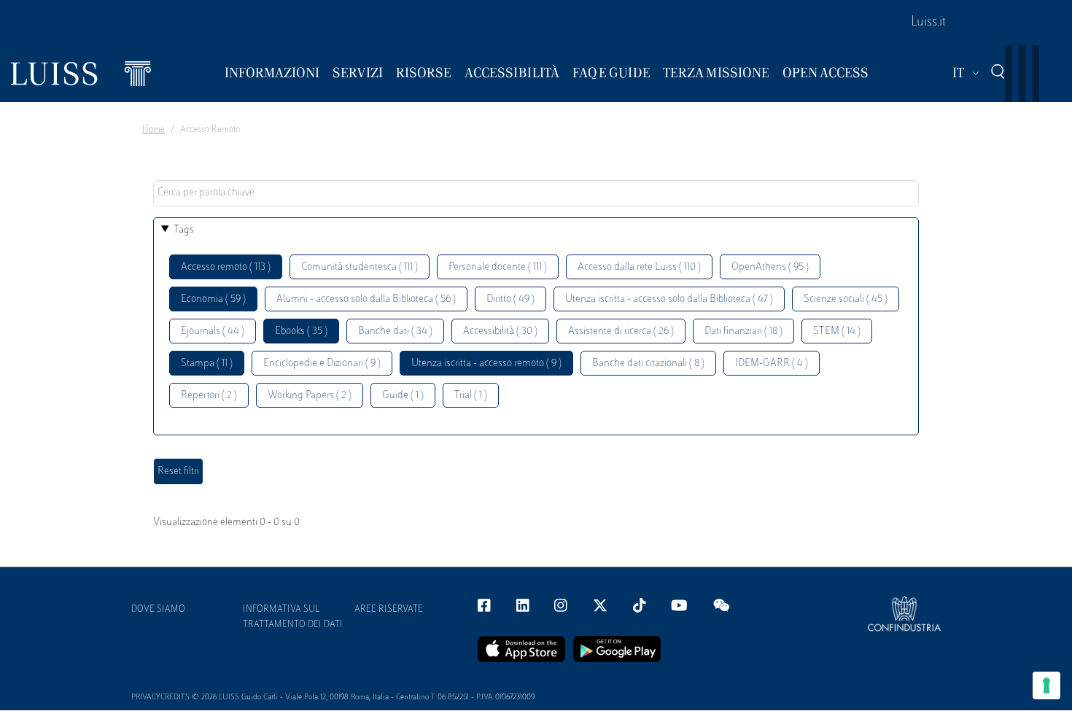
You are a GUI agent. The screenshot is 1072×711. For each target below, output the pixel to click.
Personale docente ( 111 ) (497, 267)
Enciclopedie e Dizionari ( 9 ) (322, 363)
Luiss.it (928, 22)
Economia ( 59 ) (213, 299)
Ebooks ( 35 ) (301, 331)
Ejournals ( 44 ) (212, 331)
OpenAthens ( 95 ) (770, 267)
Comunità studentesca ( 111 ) (359, 267)
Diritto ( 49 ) (510, 299)
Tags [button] (184, 230)
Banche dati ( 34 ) (395, 331)
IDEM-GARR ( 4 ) (771, 363)
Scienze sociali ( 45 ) (845, 299)
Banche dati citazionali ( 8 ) (648, 363)
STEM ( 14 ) (837, 331)
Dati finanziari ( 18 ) (743, 331)
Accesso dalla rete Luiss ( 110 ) (639, 267)
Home (153, 129)
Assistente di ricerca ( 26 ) (621, 331)
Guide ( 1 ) (403, 395)
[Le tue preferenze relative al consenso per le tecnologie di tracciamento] (1046, 685)
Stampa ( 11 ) (207, 363)
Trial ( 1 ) (470, 395)
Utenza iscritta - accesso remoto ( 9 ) (486, 363)
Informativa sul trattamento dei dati (293, 617)
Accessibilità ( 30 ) (500, 331)
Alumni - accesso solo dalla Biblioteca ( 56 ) (366, 299)
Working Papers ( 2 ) (309, 395)
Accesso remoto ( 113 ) (226, 267)
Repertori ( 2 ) (209, 395)
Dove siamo (158, 609)
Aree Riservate (388, 609)
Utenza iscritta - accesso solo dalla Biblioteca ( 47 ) (669, 299)
